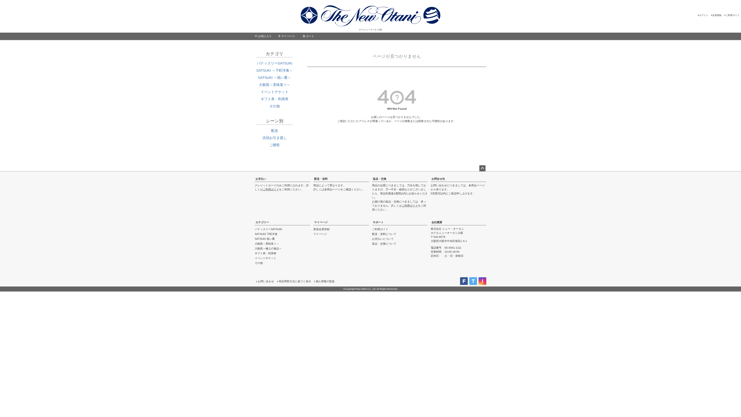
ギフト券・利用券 (274, 99)
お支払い (260, 178)
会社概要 (436, 222)
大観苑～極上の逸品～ (268, 248)
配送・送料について (384, 234)
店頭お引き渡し (274, 138)
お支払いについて (383, 238)
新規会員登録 (321, 229)
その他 (274, 106)
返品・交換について (384, 243)
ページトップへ (482, 168)
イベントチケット (274, 92)
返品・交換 (379, 178)
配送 (274, 131)
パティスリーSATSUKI (274, 63)
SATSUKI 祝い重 (265, 238)
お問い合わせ (266, 281)
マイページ (288, 36)
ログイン (703, 15)
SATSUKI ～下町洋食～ (274, 70)
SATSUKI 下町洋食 (266, 234)
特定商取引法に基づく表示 (295, 281)
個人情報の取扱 (325, 281)
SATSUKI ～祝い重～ (274, 78)
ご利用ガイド (732, 15)
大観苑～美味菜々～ (274, 85)
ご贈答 (274, 145)
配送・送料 (321, 178)
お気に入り (265, 36)
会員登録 (717, 15)
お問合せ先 (438, 178)
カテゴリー (262, 222)
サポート (378, 222)
